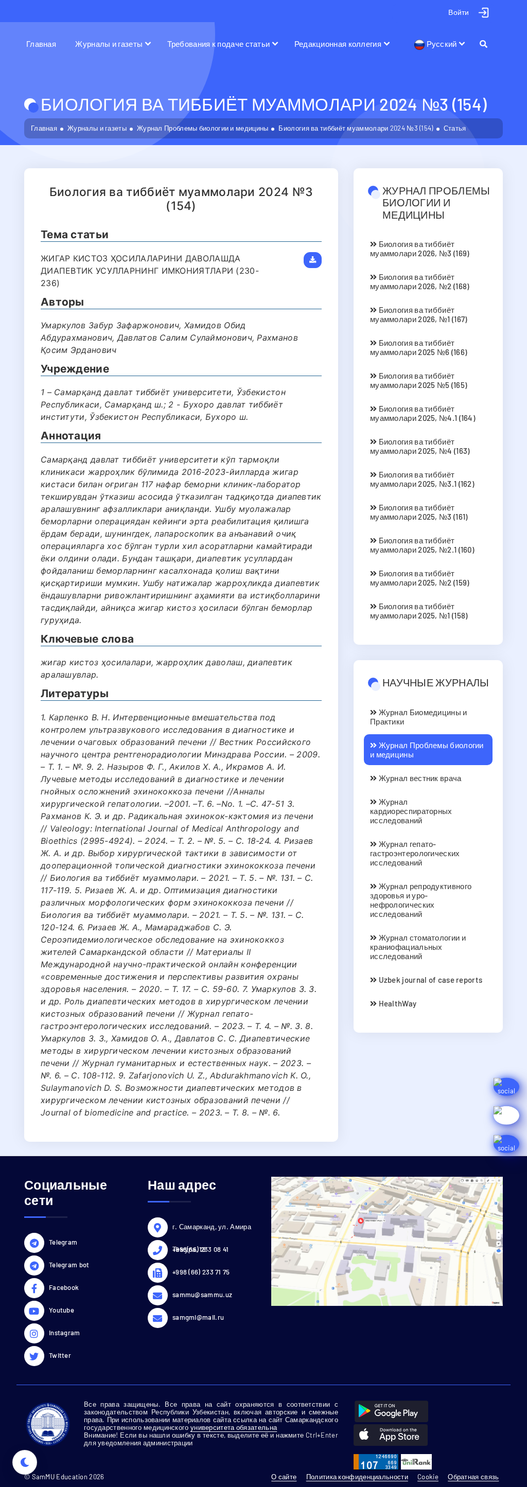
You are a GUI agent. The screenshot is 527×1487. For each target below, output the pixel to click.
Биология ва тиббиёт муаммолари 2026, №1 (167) (418, 314)
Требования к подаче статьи (218, 43)
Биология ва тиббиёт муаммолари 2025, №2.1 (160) (422, 545)
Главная (41, 43)
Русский (440, 43)
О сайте (283, 1477)
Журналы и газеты (109, 43)
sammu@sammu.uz (202, 1294)
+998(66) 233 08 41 (200, 1249)
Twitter (60, 1355)
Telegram (63, 1242)
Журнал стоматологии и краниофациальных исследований (418, 947)
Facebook (64, 1287)
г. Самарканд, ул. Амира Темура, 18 (211, 1228)
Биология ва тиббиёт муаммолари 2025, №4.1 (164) (422, 413)
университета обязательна (233, 1427)
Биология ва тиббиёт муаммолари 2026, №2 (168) (419, 281)
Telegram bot (69, 1265)
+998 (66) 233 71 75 (201, 1272)
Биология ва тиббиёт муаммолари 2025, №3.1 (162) (422, 479)
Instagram (64, 1333)
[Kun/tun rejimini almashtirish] (24, 1462)
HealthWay (396, 1003)
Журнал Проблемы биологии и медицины (203, 128)
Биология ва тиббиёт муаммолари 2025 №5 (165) (418, 380)
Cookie (427, 1477)
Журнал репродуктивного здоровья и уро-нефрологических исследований (420, 899)
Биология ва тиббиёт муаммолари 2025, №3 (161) (419, 512)
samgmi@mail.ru (198, 1317)
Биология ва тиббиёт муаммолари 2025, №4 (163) (420, 446)
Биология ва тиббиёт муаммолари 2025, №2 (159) (419, 578)
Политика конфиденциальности (357, 1477)
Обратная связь (473, 1477)
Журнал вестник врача (419, 778)
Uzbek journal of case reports (429, 979)
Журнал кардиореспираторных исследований (411, 811)
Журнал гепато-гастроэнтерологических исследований (415, 853)
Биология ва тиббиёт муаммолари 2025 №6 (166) (418, 347)
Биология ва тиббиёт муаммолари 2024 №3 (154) (355, 128)
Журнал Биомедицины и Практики (418, 716)
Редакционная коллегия (337, 43)
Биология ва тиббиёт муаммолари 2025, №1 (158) (419, 610)
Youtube (61, 1310)
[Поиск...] (488, 43)
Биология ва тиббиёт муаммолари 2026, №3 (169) (419, 248)
